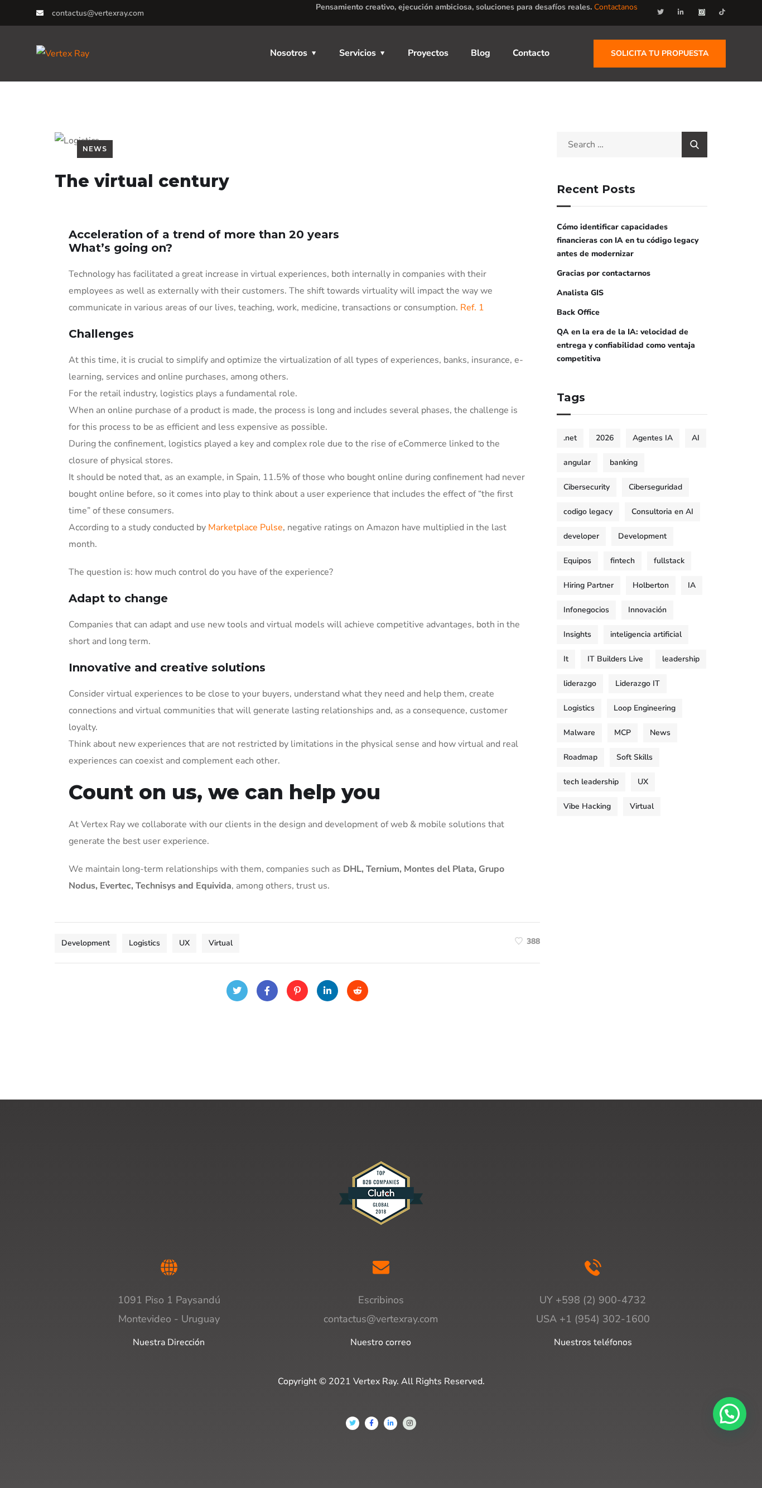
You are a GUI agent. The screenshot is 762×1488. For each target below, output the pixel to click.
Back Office (578, 312)
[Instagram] (701, 12)
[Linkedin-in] (681, 12)
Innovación (647, 609)
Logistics (144, 943)
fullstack (669, 560)
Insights (577, 634)
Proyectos (428, 53)
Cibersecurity (586, 487)
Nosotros (288, 53)
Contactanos (616, 7)
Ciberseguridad (655, 487)
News (95, 149)
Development (85, 943)
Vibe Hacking (587, 806)
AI (696, 438)
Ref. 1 (472, 307)
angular (577, 462)
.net (570, 438)
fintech (622, 560)
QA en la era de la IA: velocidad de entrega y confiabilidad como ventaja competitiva (626, 345)
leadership (681, 659)
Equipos (577, 560)
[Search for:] (632, 144)
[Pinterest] (297, 990)
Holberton (651, 585)
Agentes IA (653, 438)
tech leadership (591, 781)
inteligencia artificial (646, 634)
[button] (729, 1414)
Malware (579, 732)
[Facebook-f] (371, 1423)
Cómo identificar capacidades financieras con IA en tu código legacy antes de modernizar (627, 240)
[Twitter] (660, 12)
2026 (605, 438)
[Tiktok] (722, 12)
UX (184, 943)
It (565, 659)
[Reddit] (357, 990)
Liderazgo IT (637, 683)
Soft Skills (634, 757)
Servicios (357, 53)
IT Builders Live (615, 659)
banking (624, 462)
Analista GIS (580, 292)
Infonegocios (586, 609)
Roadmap (580, 757)
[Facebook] (267, 990)
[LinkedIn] (327, 990)
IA (692, 585)
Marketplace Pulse (245, 527)
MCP (622, 732)
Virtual (221, 943)
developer (581, 536)
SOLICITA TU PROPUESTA (659, 53)
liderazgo (579, 683)
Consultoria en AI (662, 511)
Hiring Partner (588, 585)
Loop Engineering (645, 708)
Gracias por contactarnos (603, 273)
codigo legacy (588, 511)
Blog (480, 53)
